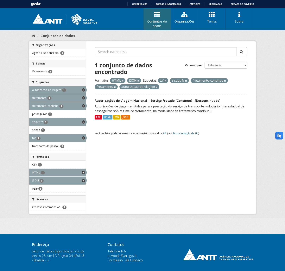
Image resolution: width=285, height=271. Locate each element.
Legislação (215, 4)
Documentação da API (185, 133)
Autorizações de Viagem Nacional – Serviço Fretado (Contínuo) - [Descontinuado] (157, 100)
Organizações (184, 21)
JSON (126, 117)
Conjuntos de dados (157, 23)
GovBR (36, 4)
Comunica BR (139, 4)
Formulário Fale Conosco (125, 260)
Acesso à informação (168, 4)
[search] (242, 51)
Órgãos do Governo (242, 4)
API (165, 133)
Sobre (239, 21)
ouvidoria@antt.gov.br (123, 256)
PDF (98, 117)
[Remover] (123, 80)
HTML (107, 117)
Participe (195, 4)
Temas (212, 21)
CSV (117, 117)
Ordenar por (193, 65)
